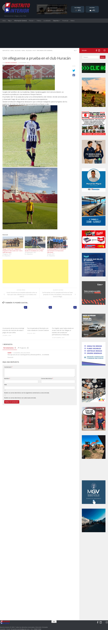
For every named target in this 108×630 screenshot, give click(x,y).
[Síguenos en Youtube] (99, 50)
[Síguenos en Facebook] (96, 50)
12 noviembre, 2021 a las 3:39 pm (21, 352)
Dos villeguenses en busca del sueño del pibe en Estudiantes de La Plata (34, 249)
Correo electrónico (47, 378)
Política (39, 21)
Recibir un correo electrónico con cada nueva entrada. (20, 398)
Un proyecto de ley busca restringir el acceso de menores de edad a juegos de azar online (13, 330)
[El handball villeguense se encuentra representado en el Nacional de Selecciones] (57, 242)
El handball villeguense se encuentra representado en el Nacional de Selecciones (56, 250)
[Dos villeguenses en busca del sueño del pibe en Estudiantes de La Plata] (35, 242)
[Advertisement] (54, 35)
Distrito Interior (11, 62)
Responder (10, 357)
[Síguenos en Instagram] (104, 50)
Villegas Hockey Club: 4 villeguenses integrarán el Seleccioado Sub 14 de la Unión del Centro (12, 250)
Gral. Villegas (15, 50)
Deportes (56, 21)
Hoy (9, 21)
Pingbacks (24, 348)
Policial (31, 21)
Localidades (47, 21)
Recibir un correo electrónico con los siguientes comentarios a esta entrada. (26, 393)
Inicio (4, 21)
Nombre (7, 378)
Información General (20, 21)
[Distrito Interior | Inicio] (16, 8)
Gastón (9, 352)
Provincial (65, 21)
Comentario (8, 367)
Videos (72, 21)
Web (5, 384)
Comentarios (10, 348)
